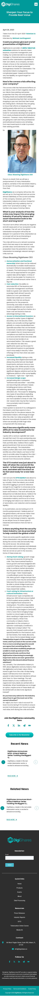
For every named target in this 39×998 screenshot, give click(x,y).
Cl (8, 175)
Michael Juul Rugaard (21, 38)
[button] (36, 4)
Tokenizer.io (30, 34)
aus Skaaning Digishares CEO (21, 175)
